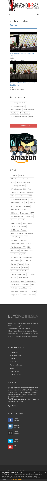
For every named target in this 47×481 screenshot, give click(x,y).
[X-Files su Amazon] (23, 148)
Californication (27, 257)
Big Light (23, 254)
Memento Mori (15, 267)
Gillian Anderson (28, 109)
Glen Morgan (21, 226)
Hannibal (13, 264)
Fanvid (31, 116)
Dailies (22, 192)
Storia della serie (15, 355)
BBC (28, 247)
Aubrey (20, 264)
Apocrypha (23, 291)
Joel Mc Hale (24, 271)
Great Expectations (17, 233)
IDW (32, 284)
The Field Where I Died (18, 274)
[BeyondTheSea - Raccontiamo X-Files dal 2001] (23, 5)
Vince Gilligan (15, 243)
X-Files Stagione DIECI (18, 106)
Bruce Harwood (23, 278)
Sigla (22, 243)
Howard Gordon (16, 257)
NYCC (30, 196)
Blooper (19, 206)
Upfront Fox (25, 250)
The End (13, 288)
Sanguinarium (15, 295)
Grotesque (32, 291)
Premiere (33, 203)
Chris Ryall (26, 284)
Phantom (13, 220)
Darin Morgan (27, 223)
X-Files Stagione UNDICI (18, 103)
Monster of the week (23, 182)
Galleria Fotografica (16, 362)
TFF (22, 203)
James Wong (29, 233)
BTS (26, 203)
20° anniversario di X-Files (19, 116)
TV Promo (14, 175)
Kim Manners (15, 230)
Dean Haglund (24, 213)
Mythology (30, 192)
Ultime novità (14, 371)
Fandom (23, 230)
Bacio (32, 250)
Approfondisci (19, 479)
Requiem (25, 267)
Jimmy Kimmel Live (17, 216)
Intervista (21, 220)
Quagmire (19, 237)
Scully (31, 199)
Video (12, 368)
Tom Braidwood (16, 247)
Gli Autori (13, 359)
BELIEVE (28, 243)
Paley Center (29, 216)
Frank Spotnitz (25, 113)
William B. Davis (16, 223)
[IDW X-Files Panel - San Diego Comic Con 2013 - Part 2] (23, 42)
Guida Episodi (14, 352)
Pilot (26, 237)
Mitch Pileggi (15, 203)
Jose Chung (14, 291)
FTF (24, 247)
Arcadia (13, 226)
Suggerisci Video (24, 126)
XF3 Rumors (14, 213)
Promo (30, 189)
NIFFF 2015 (14, 271)
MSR (12, 196)
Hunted (27, 264)
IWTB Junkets (30, 281)
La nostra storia (15, 374)
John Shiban (14, 254)
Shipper (23, 196)
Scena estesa (15, 250)
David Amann (15, 261)
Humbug (23, 295)
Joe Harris (31, 295)
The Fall (28, 261)
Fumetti (32, 274)
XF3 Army (27, 206)
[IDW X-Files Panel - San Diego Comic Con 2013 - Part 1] (23, 71)
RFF (32, 213)
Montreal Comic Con (24, 288)
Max (22, 281)
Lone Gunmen (15, 281)
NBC (22, 261)
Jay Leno (13, 278)
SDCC (12, 206)
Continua (10, 479)
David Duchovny (16, 109)
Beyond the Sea (16, 284)
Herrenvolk (23, 240)
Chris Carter (14, 113)
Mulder (24, 209)
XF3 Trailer (14, 240)
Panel (17, 196)
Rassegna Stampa (16, 365)
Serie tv (21, 175)
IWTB (12, 237)
